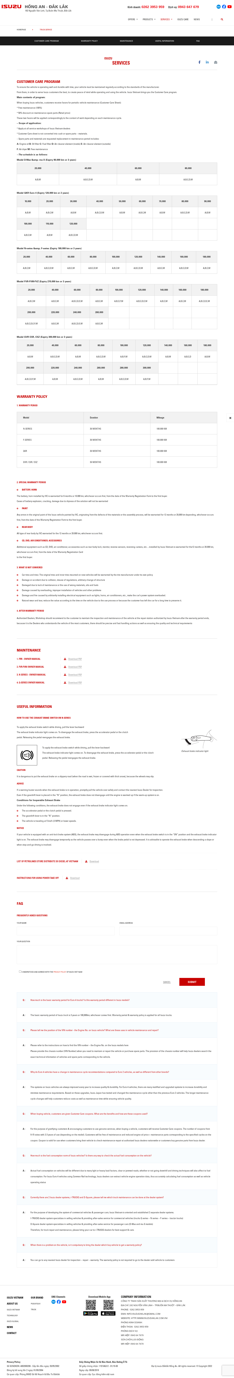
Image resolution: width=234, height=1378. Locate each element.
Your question (23, 941)
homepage (21, 29)
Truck (33, 1309)
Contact (11, 1333)
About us (12, 1303)
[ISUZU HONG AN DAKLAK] (12, 6)
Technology (12, 1315)
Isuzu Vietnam (15, 1297)
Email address (126, 923)
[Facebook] (224, 6)
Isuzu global (13, 1321)
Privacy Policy (59, 972)
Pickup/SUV (35, 1303)
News (197, 19)
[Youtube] (229, 6)
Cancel (167, 982)
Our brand (37, 1297)
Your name (22, 923)
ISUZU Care (183, 19)
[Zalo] (219, 6)
